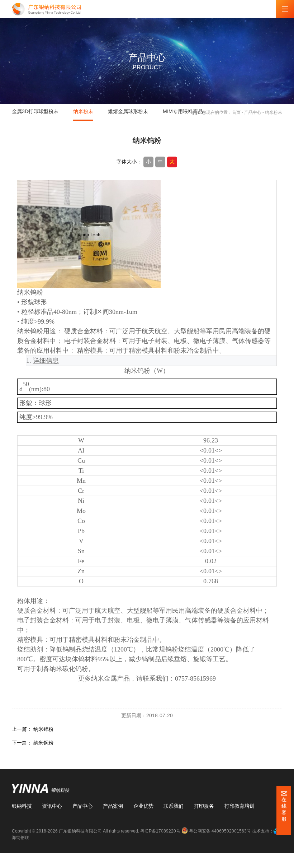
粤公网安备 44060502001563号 (220, 831)
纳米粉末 (83, 111)
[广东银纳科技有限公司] (46, 9)
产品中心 (252, 112)
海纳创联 (20, 837)
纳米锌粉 (43, 729)
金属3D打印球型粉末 (35, 111)
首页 (236, 112)
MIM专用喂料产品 (183, 111)
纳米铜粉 (43, 743)
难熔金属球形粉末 (128, 111)
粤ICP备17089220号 (160, 831)
